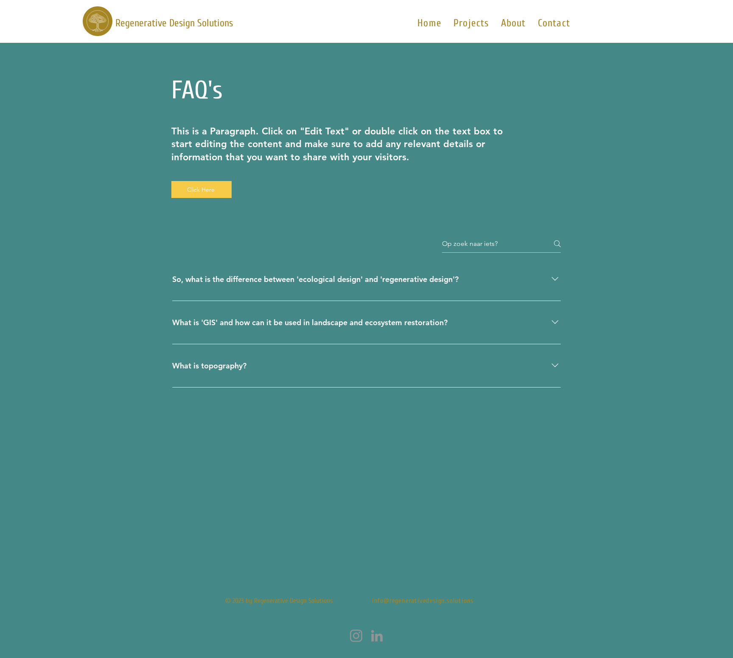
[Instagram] (356, 635)
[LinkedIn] (377, 635)
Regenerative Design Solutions (174, 23)
